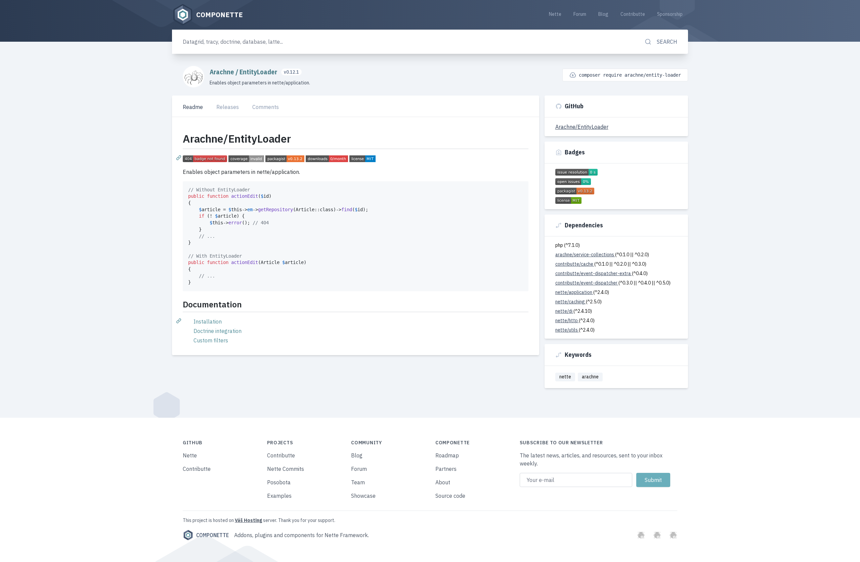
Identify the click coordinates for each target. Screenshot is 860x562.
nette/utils (567, 330)
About (442, 482)
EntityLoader (259, 71)
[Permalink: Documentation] (179, 320)
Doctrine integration (218, 331)
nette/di (564, 311)
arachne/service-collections (585, 255)
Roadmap (447, 455)
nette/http (567, 320)
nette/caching (570, 302)
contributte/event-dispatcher (586, 283)
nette (565, 377)
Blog (603, 14)
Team (358, 482)
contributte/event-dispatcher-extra (593, 273)
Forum (579, 14)
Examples (279, 495)
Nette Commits (285, 468)
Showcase (363, 495)
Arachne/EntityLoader (581, 126)
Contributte (632, 14)
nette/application (574, 292)
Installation (208, 321)
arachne (590, 377)
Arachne (222, 71)
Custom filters (211, 340)
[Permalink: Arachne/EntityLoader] (179, 157)
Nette (555, 14)
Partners (446, 468)
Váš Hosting (248, 520)
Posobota (279, 482)
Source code (450, 495)
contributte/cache (574, 264)
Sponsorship (670, 14)
